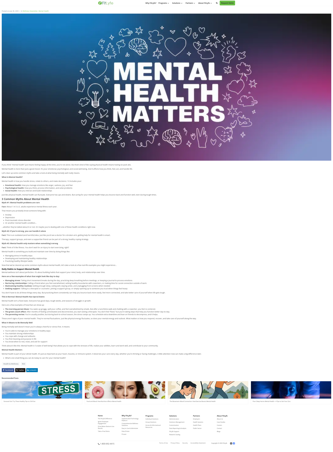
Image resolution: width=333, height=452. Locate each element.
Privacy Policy (175, 443)
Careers (219, 425)
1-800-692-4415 (107, 443)
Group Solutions (151, 422)
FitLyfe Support (174, 431)
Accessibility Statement (198, 443)
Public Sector (197, 428)
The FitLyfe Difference (105, 419)
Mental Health (44, 11)
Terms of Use (163, 443)
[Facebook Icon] (234, 443)
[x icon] (231, 443)
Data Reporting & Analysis (177, 428)
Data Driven (125, 431)
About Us (220, 419)
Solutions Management (176, 422)
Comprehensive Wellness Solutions (130, 424)
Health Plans (197, 425)
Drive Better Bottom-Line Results (106, 427)
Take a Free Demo (104, 431)
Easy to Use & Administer (130, 428)
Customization (174, 425)
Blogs (218, 431)
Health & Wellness (10, 364)
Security (185, 443)
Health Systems (198, 422)
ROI (23, 364)
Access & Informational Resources (153, 426)
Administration (174, 419)
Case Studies (221, 422)
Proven (124, 434)
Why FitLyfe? (150, 3)
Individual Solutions (152, 419)
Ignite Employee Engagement (103, 422)
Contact (219, 428)
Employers (196, 419)
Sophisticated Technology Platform (130, 419)
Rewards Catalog (174, 435)
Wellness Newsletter (30, 11)
